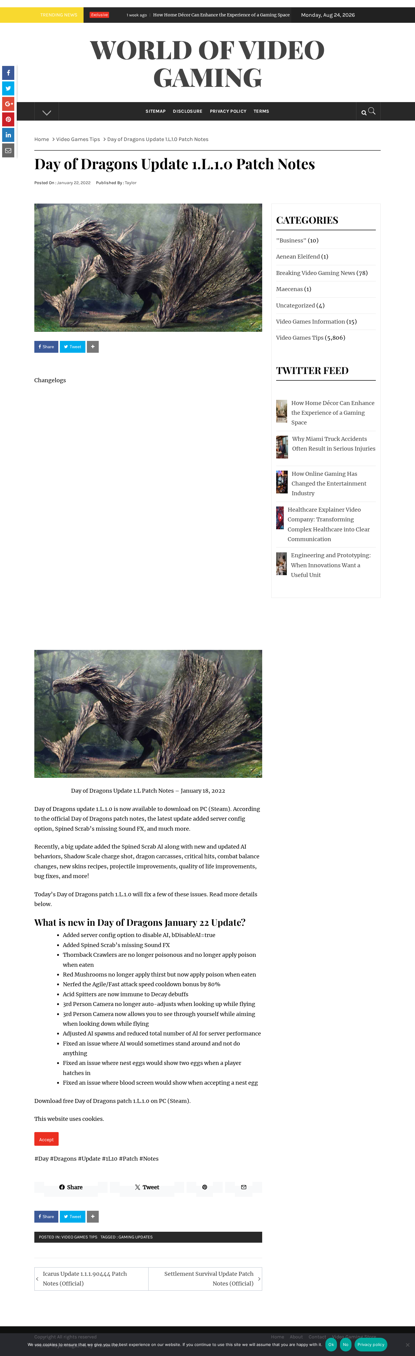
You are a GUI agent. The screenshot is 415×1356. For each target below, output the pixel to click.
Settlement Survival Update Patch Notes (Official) (209, 1278)
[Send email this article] (8, 150)
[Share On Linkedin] (8, 135)
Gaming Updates (135, 1237)
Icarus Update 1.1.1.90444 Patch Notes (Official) (85, 1278)
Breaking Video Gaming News (315, 272)
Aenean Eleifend (298, 256)
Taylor (130, 182)
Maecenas (289, 289)
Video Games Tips (79, 1237)
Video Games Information (310, 321)
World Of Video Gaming (207, 62)
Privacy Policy (228, 111)
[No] (407, 1348)
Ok (331, 1344)
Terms (261, 111)
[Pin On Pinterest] (8, 119)
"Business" (291, 240)
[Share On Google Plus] (8, 104)
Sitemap (156, 111)
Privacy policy (371, 1344)
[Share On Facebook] (8, 73)
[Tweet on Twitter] (8, 88)
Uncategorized (295, 305)
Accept (46, 1139)
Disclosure (187, 111)
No (346, 1344)
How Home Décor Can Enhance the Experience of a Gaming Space (172, 15)
